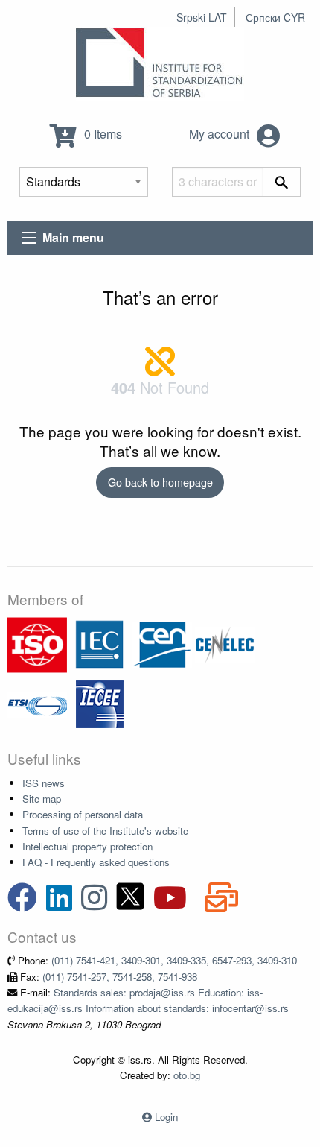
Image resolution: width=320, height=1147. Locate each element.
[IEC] (99, 643)
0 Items (101, 133)
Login (166, 1117)
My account (220, 133)
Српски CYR (275, 17)
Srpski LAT (201, 17)
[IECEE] (99, 703)
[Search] (282, 182)
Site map (41, 798)
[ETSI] (37, 703)
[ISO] (37, 643)
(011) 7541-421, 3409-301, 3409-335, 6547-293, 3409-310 (174, 960)
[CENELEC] (225, 643)
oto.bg (186, 1075)
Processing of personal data (82, 814)
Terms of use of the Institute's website (105, 831)
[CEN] (162, 643)
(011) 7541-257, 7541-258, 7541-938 (119, 977)
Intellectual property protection (87, 846)
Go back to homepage (160, 482)
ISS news (43, 783)
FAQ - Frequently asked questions (96, 862)
